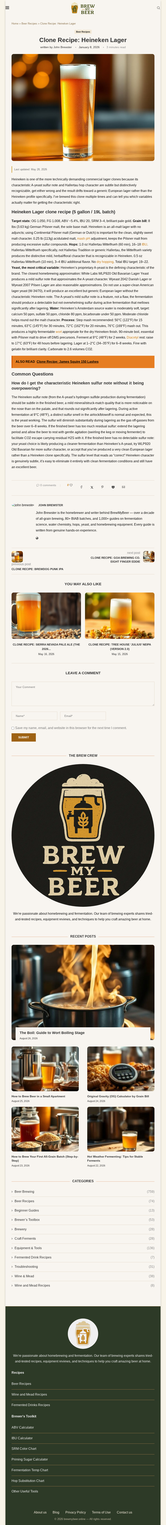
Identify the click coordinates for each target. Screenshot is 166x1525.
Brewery (84, 1229)
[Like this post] (71, 485)
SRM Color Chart (24, 1448)
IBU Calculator (22, 1438)
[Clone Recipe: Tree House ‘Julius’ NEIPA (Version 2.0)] (119, 616)
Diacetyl (132, 337)
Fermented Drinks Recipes (31, 1405)
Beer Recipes (29, 23)
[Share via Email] (123, 488)
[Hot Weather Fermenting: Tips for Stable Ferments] (120, 1129)
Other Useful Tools (25, 1491)
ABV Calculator (23, 1427)
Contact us (124, 1512)
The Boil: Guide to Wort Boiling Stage (52, 1033)
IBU (144, 244)
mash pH (83, 238)
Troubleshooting (84, 1266)
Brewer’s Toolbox (84, 1219)
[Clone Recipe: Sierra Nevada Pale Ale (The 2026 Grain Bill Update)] (46, 616)
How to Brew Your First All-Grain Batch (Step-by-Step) (45, 1158)
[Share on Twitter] (91, 488)
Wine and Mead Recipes (84, 1285)
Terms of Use (101, 1512)
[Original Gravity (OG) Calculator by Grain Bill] (120, 1069)
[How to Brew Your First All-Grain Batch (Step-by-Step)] (45, 1129)
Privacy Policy (75, 1512)
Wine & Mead (84, 1276)
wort (59, 331)
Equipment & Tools (84, 1248)
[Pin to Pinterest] (102, 488)
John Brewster (62, 47)
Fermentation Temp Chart (30, 1470)
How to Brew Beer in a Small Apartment (38, 1096)
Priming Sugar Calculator (30, 1459)
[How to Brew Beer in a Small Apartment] (45, 1069)
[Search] (158, 8)
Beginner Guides (84, 1210)
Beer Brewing (84, 1191)
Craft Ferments (84, 1238)
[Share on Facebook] (81, 488)
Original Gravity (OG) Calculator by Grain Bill (118, 1096)
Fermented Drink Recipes (84, 1257)
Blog (56, 1512)
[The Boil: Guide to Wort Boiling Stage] (83, 992)
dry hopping (105, 262)
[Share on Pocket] (113, 488)
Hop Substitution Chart (28, 1481)
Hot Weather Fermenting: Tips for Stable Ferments (115, 1158)
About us (40, 1512)
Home (15, 23)
